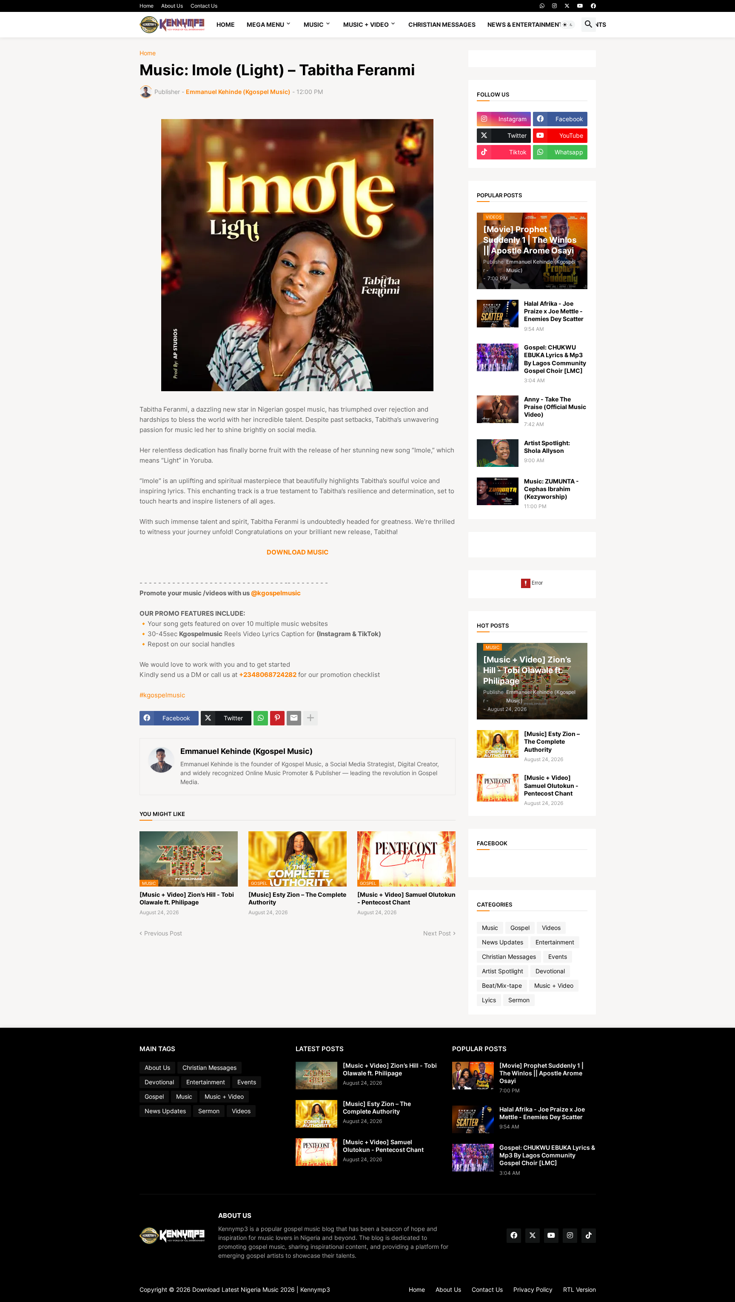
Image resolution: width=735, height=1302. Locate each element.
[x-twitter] (567, 6)
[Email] (294, 718)
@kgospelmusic (276, 593)
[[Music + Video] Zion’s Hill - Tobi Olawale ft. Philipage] (316, 1075)
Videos (551, 927)
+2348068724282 (267, 675)
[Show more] (310, 718)
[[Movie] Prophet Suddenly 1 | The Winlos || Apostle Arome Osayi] (473, 1075)
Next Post (437, 933)
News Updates (502, 942)
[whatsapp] (542, 6)
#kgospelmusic (162, 695)
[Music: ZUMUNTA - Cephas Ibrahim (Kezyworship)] (497, 491)
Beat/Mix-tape (502, 985)
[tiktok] (588, 1235)
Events (557, 956)
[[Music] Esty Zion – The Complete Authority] (497, 744)
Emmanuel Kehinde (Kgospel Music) (246, 751)
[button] (568, 24)
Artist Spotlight (502, 971)
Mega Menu (265, 24)
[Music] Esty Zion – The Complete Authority (297, 898)
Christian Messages (442, 24)
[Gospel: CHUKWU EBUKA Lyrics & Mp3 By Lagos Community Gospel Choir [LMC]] (497, 357)
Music (314, 24)
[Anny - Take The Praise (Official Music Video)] (497, 409)
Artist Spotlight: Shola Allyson (547, 446)
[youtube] (580, 6)
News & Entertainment (525, 24)
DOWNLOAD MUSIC (297, 552)
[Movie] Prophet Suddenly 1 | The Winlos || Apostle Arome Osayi (541, 1073)
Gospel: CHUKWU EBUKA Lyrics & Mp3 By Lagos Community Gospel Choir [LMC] (555, 359)
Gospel (520, 927)
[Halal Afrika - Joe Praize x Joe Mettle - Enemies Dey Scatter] (497, 313)
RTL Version (579, 1289)
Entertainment (555, 942)
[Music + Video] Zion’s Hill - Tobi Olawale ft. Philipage (187, 898)
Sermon (519, 1000)
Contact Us (204, 6)
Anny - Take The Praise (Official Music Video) (555, 406)
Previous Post (163, 933)
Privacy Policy (533, 1289)
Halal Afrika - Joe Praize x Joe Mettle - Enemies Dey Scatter (554, 311)
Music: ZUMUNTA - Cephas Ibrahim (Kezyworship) (551, 489)
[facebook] (593, 6)
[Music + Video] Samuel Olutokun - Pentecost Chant (406, 898)
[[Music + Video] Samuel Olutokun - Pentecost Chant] (497, 788)
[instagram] (554, 6)
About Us (172, 6)
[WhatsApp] (261, 718)
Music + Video (366, 24)
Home (147, 6)
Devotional (550, 971)
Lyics (489, 1000)
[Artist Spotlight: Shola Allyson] (497, 453)
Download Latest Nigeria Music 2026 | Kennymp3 (261, 1289)
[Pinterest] (277, 718)
